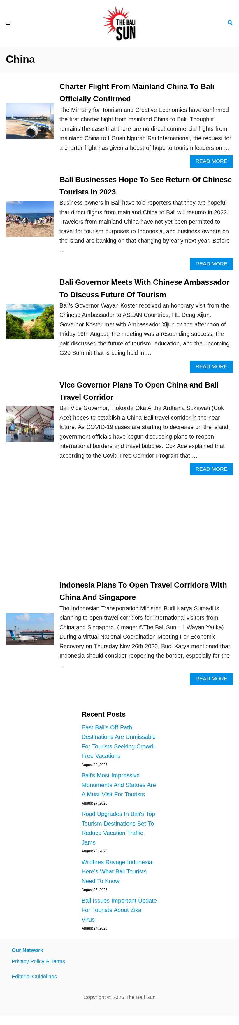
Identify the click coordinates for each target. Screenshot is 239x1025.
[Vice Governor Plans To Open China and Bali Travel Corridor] (30, 427)
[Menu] (8, 23)
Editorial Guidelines (34, 976)
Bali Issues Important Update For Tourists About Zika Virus (119, 910)
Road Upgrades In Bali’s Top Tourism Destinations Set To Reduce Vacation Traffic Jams (118, 828)
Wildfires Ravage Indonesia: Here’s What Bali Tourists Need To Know (118, 871)
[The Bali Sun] (119, 23)
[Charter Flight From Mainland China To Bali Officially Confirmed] (30, 124)
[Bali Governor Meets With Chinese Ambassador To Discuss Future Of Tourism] (30, 324)
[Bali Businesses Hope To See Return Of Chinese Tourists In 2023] (30, 222)
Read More (214, 163)
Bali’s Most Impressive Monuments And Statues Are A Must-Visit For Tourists (119, 785)
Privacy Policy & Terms (38, 961)
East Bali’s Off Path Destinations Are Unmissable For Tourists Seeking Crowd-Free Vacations (119, 741)
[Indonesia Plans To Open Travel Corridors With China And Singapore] (30, 632)
